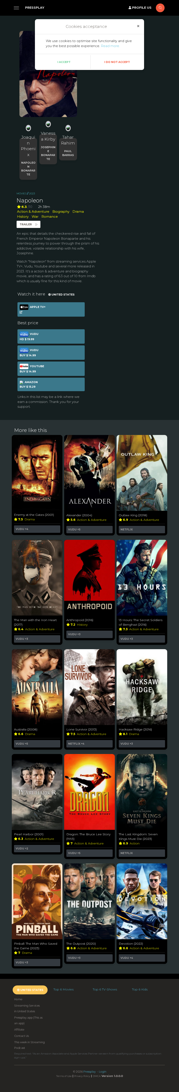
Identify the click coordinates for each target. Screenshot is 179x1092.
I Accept (64, 62)
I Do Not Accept (117, 62)
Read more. (110, 46)
